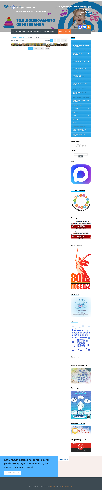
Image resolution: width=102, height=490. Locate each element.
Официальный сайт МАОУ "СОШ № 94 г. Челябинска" (32, 7)
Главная (13, 37)
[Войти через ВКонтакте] (79, 145)
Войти (60, 31)
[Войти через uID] (76, 145)
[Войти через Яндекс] (82, 145)
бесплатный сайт (65, 486)
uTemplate (52, 486)
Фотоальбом (20, 37)
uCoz (72, 486)
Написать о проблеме (12, 472)
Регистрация (67, 31)
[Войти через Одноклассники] (85, 145)
